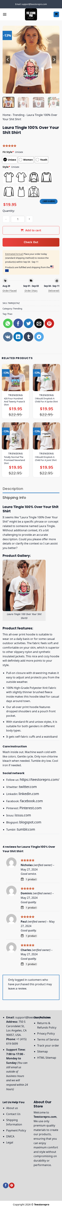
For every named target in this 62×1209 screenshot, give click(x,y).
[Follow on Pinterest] (11, 1185)
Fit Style (8, 152)
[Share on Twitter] (28, 323)
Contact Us (13, 1114)
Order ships (31, 290)
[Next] (54, 59)
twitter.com (28, 786)
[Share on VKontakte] (8, 336)
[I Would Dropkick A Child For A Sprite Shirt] (46, 377)
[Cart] (56, 14)
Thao (9, 313)
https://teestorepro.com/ (39, 779)
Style (6, 166)
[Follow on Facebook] (5, 1185)
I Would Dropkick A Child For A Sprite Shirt (46, 400)
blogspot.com (30, 822)
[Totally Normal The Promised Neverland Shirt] (15, 435)
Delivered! (53, 290)
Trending (18, 115)
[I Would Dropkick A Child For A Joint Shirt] (46, 435)
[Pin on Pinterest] (49, 323)
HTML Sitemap (46, 1058)
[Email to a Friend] (39, 323)
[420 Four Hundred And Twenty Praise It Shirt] (15, 377)
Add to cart (33, 230)
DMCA (10, 1136)
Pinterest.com (30, 808)
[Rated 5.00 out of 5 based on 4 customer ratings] (31, 145)
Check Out (31, 242)
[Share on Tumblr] (28, 336)
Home (7, 115)
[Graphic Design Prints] (31, 14)
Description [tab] (13, 488)
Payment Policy (16, 1130)
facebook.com (31, 801)
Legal (9, 1142)
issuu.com (23, 815)
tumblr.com (26, 829)
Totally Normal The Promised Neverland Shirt (14, 460)
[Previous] (8, 59)
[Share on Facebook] (18, 323)
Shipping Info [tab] (14, 497)
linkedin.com (29, 793)
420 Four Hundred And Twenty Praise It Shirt (14, 401)
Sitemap (42, 1051)
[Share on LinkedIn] (18, 336)
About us (12, 1108)
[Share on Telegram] (39, 336)
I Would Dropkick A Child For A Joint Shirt (46, 458)
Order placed (10, 290)
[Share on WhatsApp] (8, 323)
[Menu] (5, 14)
